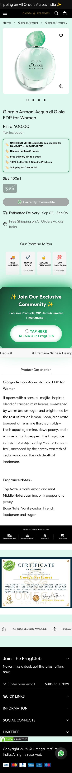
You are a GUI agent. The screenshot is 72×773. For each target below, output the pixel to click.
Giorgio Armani (28, 22)
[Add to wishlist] (61, 35)
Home (7, 22)
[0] (64, 13)
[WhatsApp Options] (61, 753)
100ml (11, 189)
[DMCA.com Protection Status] (36, 739)
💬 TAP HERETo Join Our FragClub (36, 333)
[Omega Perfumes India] (36, 13)
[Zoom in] (61, 86)
